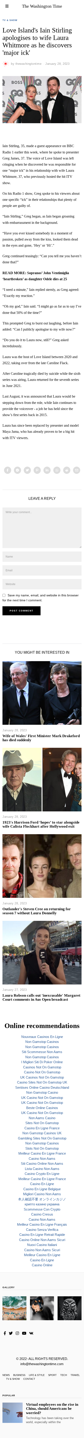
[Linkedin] (47, 470)
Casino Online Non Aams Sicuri (42, 1240)
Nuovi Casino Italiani (42, 1245)
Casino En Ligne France (42, 1128)
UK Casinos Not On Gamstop (42, 1077)
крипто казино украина (42, 1204)
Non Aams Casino (42, 1118)
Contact (29, 1379)
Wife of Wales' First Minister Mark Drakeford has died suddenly (41, 738)
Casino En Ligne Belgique (42, 1189)
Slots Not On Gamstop (42, 1148)
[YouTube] (24, 1333)
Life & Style (37, 1375)
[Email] (76, 470)
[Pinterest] (37, 470)
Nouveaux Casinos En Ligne (42, 1037)
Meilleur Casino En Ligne (42, 1255)
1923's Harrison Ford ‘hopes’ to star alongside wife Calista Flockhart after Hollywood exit (41, 824)
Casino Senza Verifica (42, 1230)
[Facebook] (7, 470)
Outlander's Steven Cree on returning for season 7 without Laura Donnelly (36, 911)
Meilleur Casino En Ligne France (42, 1153)
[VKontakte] (31, 1333)
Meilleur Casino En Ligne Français (42, 1224)
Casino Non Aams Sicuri (42, 1250)
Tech (63, 1375)
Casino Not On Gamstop (42, 1072)
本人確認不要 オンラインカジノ (42, 1199)
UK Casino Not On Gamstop (42, 1098)
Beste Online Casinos (42, 1108)
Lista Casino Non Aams (42, 1169)
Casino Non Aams (42, 1158)
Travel (75, 1375)
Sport (52, 1375)
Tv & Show (9, 20)
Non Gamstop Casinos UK (42, 1133)
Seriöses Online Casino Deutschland (42, 1087)
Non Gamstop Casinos (42, 1042)
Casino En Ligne (42, 1184)
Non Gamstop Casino (42, 1092)
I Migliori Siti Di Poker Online (42, 1062)
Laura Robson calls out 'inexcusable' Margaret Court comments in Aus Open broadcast (41, 997)
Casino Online (42, 1265)
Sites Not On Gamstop (42, 1123)
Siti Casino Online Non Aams (42, 1163)
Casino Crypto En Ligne (42, 1174)
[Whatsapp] (56, 470)
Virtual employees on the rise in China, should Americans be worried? (52, 1408)
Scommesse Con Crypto (42, 1209)
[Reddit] (66, 470)
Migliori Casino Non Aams (42, 1194)
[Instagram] (17, 1333)
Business (19, 1375)
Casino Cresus (42, 1214)
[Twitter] (27, 470)
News (6, 1375)
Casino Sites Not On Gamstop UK (42, 1082)
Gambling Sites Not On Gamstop (42, 1138)
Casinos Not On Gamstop (42, 1067)
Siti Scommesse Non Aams (42, 1052)
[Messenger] (17, 470)
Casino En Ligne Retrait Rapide (42, 1235)
